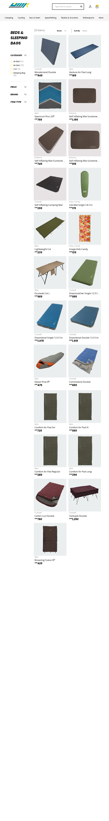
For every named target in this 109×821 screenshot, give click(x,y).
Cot (18, 69)
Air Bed (20, 61)
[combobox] (68, 6)
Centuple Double (78, 515)
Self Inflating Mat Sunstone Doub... (84, 116)
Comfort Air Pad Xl (79, 427)
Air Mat (20, 65)
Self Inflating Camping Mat (49, 204)
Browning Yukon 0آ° (45, 560)
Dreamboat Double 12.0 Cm (83, 337)
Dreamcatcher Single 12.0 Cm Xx (84, 293)
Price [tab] (14, 87)
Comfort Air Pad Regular (47, 471)
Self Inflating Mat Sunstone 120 (84, 160)
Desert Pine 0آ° (42, 381)
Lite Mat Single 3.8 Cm (80, 204)
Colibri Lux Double (44, 515)
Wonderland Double (45, 72)
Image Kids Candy (78, 249)
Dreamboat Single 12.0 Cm (49, 337)
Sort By (77, 31)
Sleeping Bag (19, 74)
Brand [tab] (14, 94)
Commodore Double (80, 381)
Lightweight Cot (43, 249)
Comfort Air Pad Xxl (45, 427)
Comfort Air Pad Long (80, 471)
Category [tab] (16, 55)
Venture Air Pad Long (80, 72)
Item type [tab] (16, 101)
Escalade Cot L (42, 293)
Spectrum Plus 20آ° (45, 116)
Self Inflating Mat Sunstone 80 (50, 160)
